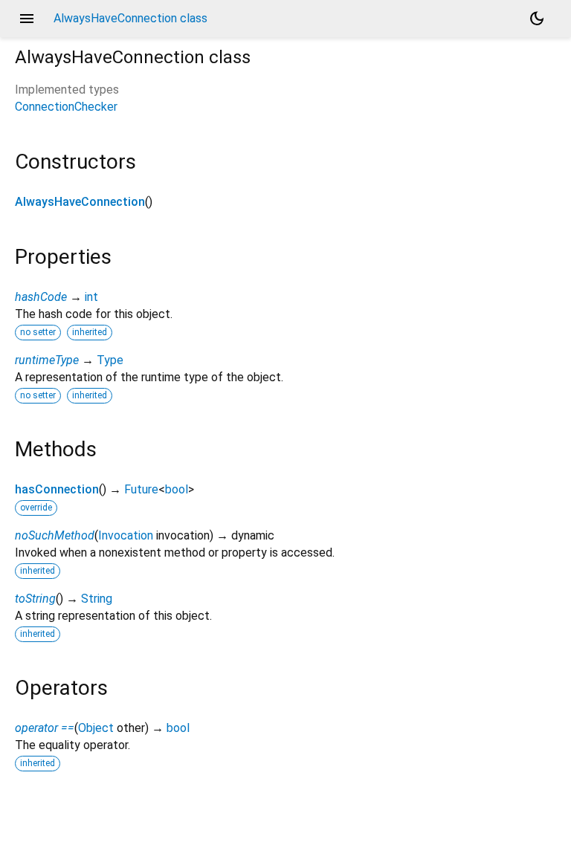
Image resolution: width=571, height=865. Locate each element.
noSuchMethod (54, 535)
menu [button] (27, 18)
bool (176, 489)
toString (35, 599)
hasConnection (57, 489)
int (91, 297)
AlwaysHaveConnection (80, 202)
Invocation (125, 535)
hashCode (41, 297)
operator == (44, 728)
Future (141, 489)
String (96, 599)
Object (96, 728)
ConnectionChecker (66, 107)
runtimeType (47, 360)
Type (110, 360)
